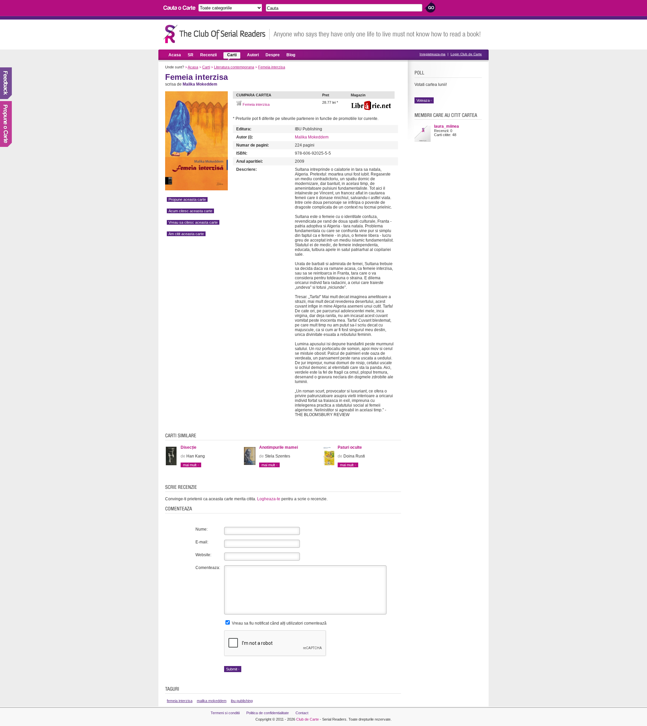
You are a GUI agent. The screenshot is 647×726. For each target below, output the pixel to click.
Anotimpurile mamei (278, 447)
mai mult (189, 465)
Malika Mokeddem (312, 137)
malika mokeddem (211, 701)
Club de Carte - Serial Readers (216, 34)
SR (190, 55)
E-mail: (201, 542)
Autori (253, 55)
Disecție (188, 447)
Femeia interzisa (271, 67)
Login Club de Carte (466, 54)
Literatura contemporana (234, 67)
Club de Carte (307, 719)
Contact (302, 713)
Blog (290, 55)
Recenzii (208, 55)
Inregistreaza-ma (432, 54)
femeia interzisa (179, 701)
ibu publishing (242, 701)
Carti (232, 55)
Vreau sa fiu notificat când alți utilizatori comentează (279, 623)
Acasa (174, 55)
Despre (273, 55)
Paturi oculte (350, 447)
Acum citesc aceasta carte (190, 211)
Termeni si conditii (225, 713)
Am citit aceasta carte (186, 234)
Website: (203, 555)
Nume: (201, 529)
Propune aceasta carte (187, 199)
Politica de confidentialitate (267, 713)
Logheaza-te (268, 499)
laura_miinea (446, 126)
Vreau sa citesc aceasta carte (193, 222)
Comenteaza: (207, 567)
